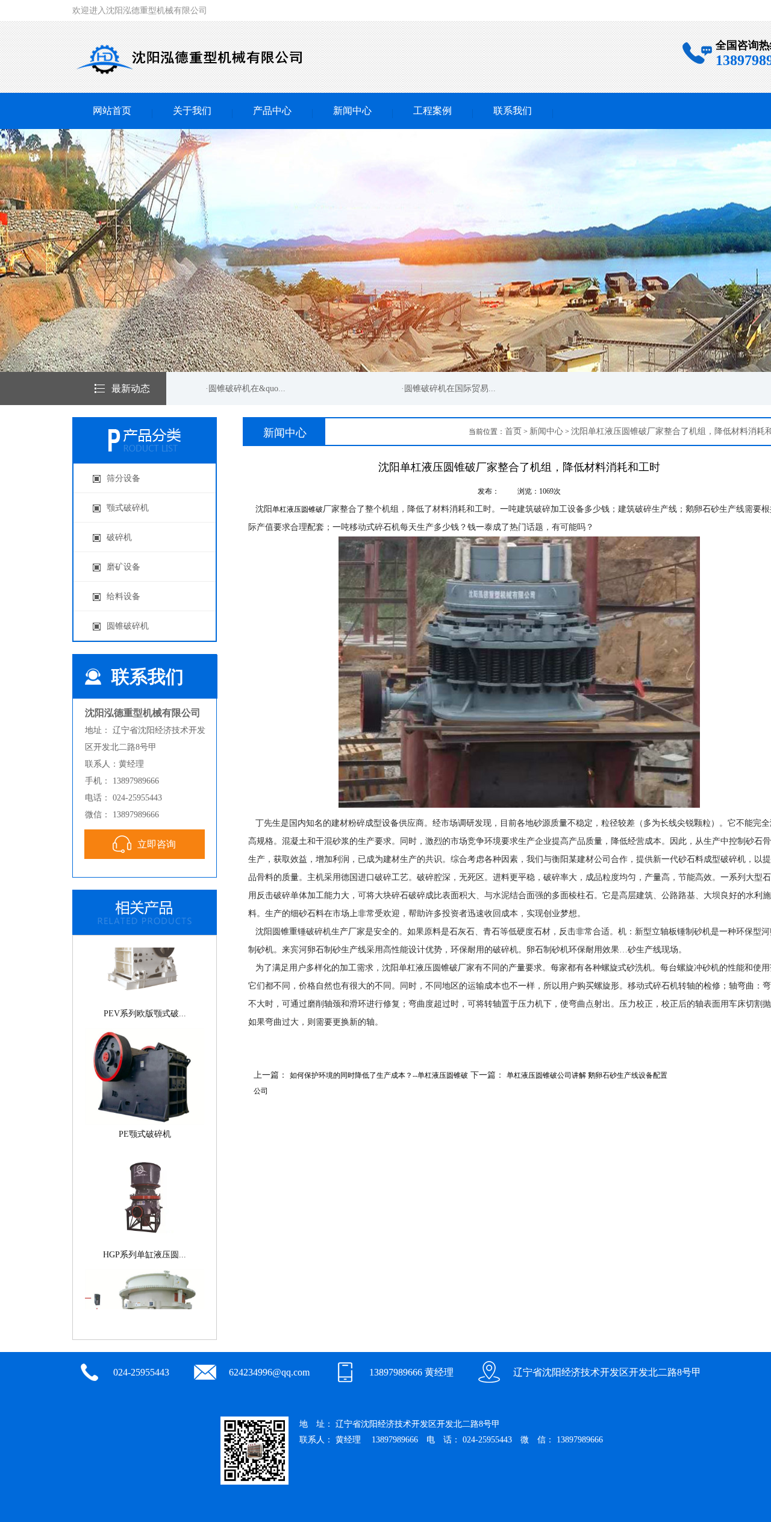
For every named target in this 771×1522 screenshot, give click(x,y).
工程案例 (432, 110)
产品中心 (272, 110)
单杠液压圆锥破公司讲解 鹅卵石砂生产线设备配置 (587, 1075)
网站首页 (112, 110)
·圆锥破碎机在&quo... (230, 388)
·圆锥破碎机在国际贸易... (433, 388)
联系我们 (512, 110)
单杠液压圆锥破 (297, 509)
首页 (513, 431)
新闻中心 (352, 110)
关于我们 (192, 110)
